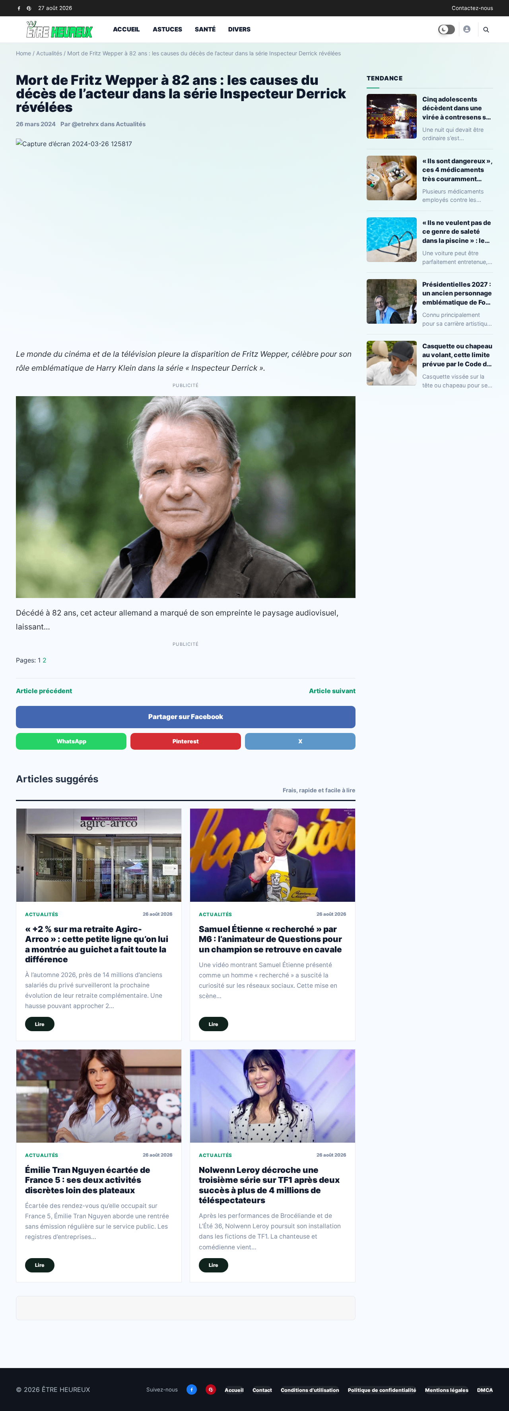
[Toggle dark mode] (446, 29)
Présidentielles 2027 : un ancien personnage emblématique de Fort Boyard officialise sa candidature (457, 293)
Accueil (126, 29)
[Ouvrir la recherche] (485, 29)
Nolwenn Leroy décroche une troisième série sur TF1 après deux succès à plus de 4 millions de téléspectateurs (269, 1185)
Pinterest (186, 741)
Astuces (167, 29)
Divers (239, 29)
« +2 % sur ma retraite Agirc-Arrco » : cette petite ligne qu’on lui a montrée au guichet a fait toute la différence (96, 944)
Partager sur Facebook (185, 717)
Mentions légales (446, 1390)
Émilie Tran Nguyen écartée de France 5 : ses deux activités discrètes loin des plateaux (87, 1180)
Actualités (49, 53)
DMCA (485, 1390)
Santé (205, 29)
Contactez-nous (472, 8)
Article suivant (332, 691)
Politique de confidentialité (382, 1390)
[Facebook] (19, 8)
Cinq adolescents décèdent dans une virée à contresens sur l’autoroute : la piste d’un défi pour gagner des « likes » (457, 108)
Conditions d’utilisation (310, 1390)
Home (23, 53)
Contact (262, 1390)
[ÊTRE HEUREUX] (466, 29)
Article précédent (44, 691)
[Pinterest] (29, 8)
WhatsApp (71, 741)
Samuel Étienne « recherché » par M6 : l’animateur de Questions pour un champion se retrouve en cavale (270, 939)
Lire (40, 1024)
